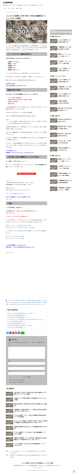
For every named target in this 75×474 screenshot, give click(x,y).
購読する (54, 30)
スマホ (41, 302)
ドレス (26, 300)
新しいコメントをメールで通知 (16, 380)
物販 (17, 8)
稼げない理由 (21, 300)
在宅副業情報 (8, 2)
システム (10, 302)
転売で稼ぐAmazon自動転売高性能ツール (17, 315)
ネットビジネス (11, 300)
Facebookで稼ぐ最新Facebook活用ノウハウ (18, 325)
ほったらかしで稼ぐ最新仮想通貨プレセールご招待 (20, 313)
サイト (9, 371)
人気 (21, 302)
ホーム (5, 8)
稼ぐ (39, 304)
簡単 (16, 300)
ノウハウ (33, 304)
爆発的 (29, 300)
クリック (43, 304)
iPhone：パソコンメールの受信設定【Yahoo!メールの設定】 (21, 227)
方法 (36, 304)
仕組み (33, 300)
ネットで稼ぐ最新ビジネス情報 (15, 321)
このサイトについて (37, 467)
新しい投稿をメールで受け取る (16, 382)
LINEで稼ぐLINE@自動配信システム (16, 323)
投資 (21, 8)
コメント (10, 346)
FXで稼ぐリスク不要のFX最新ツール (16, 327)
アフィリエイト (11, 8)
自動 (7, 302)
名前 (9, 361)
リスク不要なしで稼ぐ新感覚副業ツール (17, 317)
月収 (23, 304)
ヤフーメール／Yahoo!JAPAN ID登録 (15, 236)
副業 (18, 304)
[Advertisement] (18, 265)
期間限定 (33, 302)
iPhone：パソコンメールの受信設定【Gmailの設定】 (19, 225)
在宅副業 (28, 302)
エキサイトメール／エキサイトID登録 (15, 238)
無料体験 (38, 302)
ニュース (44, 300)
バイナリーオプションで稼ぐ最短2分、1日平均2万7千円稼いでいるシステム (25, 319)
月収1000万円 (13, 304)
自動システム (16, 302)
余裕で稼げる (39, 300)
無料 (29, 304)
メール (10, 366)
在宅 (20, 304)
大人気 (24, 302)
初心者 (26, 304)
